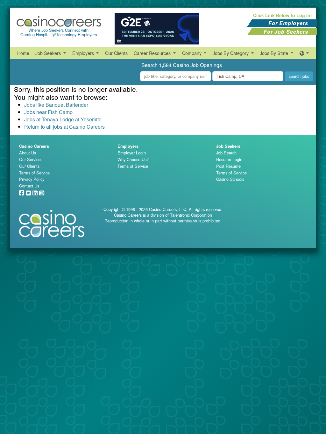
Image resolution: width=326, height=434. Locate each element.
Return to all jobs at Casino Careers (64, 126)
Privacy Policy (31, 179)
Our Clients (116, 53)
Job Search (226, 153)
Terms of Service (34, 173)
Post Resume (228, 166)
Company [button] (192, 53)
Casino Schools (230, 179)
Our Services (30, 159)
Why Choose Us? (133, 159)
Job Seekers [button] (48, 53)
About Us (27, 153)
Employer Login (131, 153)
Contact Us (29, 186)
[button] (304, 53)
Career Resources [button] (153, 53)
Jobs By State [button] (274, 53)
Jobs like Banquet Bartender (56, 104)
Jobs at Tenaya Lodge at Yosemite (63, 119)
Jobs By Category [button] (231, 53)
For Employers (288, 23)
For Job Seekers (286, 31)
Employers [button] (83, 53)
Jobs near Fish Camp (48, 112)
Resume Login (229, 159)
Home (23, 53)
